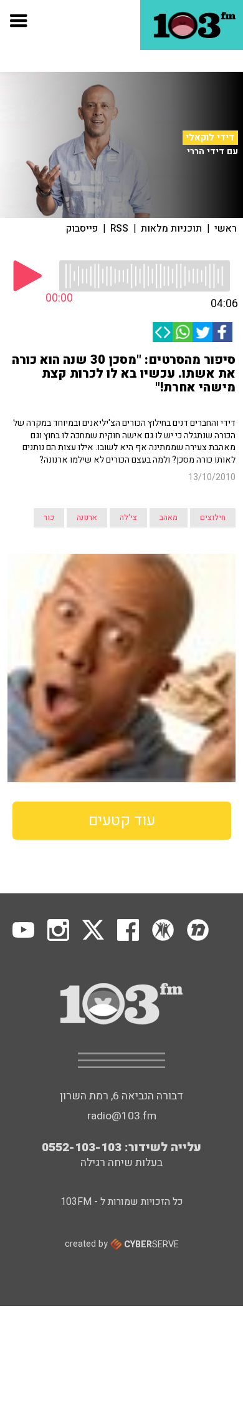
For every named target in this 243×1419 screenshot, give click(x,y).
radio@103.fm (121, 1116)
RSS (119, 228)
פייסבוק (82, 228)
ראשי (225, 228)
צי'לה (128, 517)
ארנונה (87, 517)
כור (49, 517)
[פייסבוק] (222, 332)
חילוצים (213, 517)
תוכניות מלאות (171, 228)
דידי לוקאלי (210, 137)
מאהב (169, 517)
